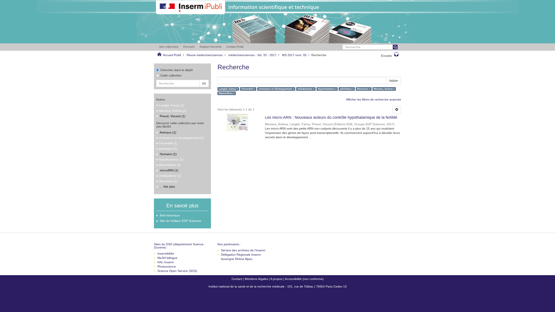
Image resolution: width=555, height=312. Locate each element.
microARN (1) (169, 170)
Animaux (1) (168, 132)
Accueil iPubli (172, 55)
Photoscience (166, 266)
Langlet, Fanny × (228, 89)
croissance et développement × (276, 89)
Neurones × (363, 89)
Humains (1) (168, 154)
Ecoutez (386, 55)
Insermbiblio (165, 253)
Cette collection (170, 75)
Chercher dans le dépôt (176, 70)
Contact (237, 279)
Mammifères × (227, 93)
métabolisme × (306, 89)
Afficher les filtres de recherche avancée (373, 99)
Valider (393, 80)
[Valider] (395, 47)
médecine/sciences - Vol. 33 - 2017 (252, 55)
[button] (169, 46)
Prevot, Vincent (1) (172, 116)
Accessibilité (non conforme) (304, 279)
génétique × (347, 89)
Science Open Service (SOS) (177, 271)
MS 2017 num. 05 (294, 55)
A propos (276, 279)
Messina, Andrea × (384, 89)
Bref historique (170, 215)
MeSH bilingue (167, 258)
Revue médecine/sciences (205, 55)
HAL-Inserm (165, 262)
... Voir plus (167, 186)
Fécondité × (248, 89)
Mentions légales (256, 279)
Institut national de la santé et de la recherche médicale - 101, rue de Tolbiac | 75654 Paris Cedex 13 (278, 286)
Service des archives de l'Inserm (243, 250)
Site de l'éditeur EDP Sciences (180, 221)
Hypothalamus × (327, 89)
